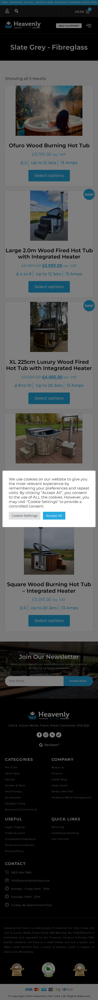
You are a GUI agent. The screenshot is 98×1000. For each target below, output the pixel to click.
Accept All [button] (54, 516)
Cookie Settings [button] (24, 516)
